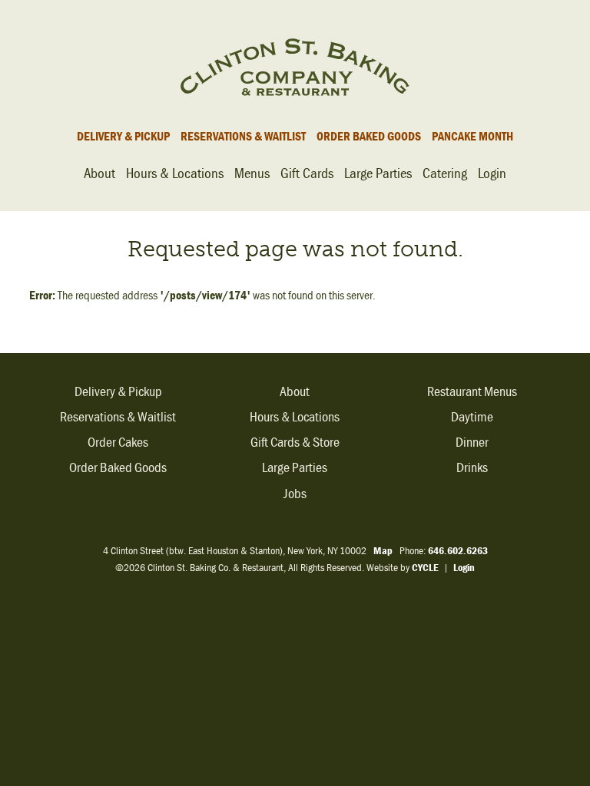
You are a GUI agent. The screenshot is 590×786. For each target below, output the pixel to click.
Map (383, 550)
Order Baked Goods (369, 136)
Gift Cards (306, 172)
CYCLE (425, 567)
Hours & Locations (175, 172)
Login (492, 172)
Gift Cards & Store (295, 442)
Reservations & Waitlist (243, 136)
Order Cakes (118, 442)
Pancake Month (472, 136)
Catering (445, 172)
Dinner (472, 442)
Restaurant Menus (472, 392)
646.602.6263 (458, 550)
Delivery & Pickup (123, 136)
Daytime (472, 417)
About (99, 172)
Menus (252, 172)
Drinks (472, 468)
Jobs (295, 494)
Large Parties (378, 172)
